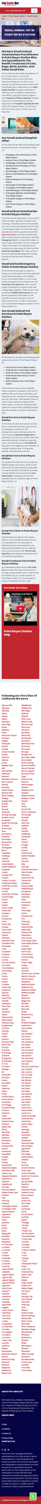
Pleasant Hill (26, 932)
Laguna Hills (7, 1277)
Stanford (25, 1184)
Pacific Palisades (28, 856)
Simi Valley (25, 1154)
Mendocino (6, 1370)
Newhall (24, 793)
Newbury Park (27, 790)
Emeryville (6, 1074)
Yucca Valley (26, 1370)
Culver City (6, 987)
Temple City (26, 1230)
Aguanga (5, 708)
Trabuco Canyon (28, 1250)
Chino (4, 921)
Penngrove (26, 891)
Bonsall (5, 809)
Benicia (5, 784)
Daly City (5, 995)
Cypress (5, 992)
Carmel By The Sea (10, 894)
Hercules (5, 1187)
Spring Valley (27, 1181)
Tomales (25, 1241)
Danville (5, 1001)
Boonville (6, 812)
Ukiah (23, 1266)
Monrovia (25, 727)
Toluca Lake (26, 1239)
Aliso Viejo (6, 724)
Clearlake (6, 938)
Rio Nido (25, 1003)
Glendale (5, 1135)
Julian (4, 1230)
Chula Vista (6, 929)
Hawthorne (6, 1178)
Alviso (4, 732)
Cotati (4, 973)
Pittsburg (25, 921)
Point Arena (26, 938)
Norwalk (25, 817)
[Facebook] (2, 1449)
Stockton (25, 1198)
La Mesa (5, 1255)
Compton (6, 954)
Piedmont (25, 905)
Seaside (24, 1137)
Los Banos (6, 1335)
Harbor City (7, 1173)
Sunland (24, 1206)
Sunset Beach (27, 1214)
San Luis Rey (26, 1074)
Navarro (25, 782)
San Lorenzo (26, 1072)
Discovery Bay (8, 1022)
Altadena (5, 730)
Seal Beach (26, 1135)
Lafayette (6, 1272)
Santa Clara (26, 1107)
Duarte (5, 1033)
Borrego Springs (9, 814)
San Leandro (26, 1069)
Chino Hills (6, 924)
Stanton (24, 1187)
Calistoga (6, 856)
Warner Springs (28, 1315)
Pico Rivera (26, 902)
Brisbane (5, 836)
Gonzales (6, 1143)
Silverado (25, 1151)
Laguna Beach (8, 1274)
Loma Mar (6, 1318)
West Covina (26, 1321)
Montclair (25, 732)
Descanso (6, 1012)
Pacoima (25, 861)
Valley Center (27, 1283)
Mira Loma (26, 719)
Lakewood (6, 1296)
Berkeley (5, 787)
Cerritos (5, 916)
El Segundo (6, 1058)
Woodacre (25, 1356)
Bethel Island (7, 790)
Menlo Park (7, 1373)
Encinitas (5, 1077)
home (4, 16)
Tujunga (25, 1258)
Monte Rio (25, 735)
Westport (25, 1335)
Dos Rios (5, 1028)
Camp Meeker (8, 864)
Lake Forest (7, 1288)
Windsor (25, 1348)
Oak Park (25, 823)
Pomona (25, 946)
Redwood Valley (28, 992)
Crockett (5, 984)
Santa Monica (27, 1118)
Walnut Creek (27, 1313)
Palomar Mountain (29, 869)
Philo (23, 899)
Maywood (6, 1367)
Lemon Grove (7, 1310)
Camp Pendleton (9, 866)
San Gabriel (26, 1055)
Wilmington (26, 1345)
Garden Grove (8, 1121)
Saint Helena (26, 1028)
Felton (4, 1091)
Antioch (5, 746)
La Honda (6, 1250)
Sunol (23, 1211)
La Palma (5, 1261)
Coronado (6, 965)
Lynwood (5, 1345)
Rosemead (25, 1017)
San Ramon (26, 1099)
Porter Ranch (27, 954)
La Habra (6, 1247)
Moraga (24, 752)
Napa (23, 776)
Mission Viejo (27, 724)
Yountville (25, 1367)
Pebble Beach (27, 888)
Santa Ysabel (26, 1124)
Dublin (4, 1036)
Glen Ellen (6, 1132)
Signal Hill (25, 1148)
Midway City (26, 708)
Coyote (5, 981)
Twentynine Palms (29, 1263)
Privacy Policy (7, 1438)
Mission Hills (26, 721)
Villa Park (25, 1302)
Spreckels (25, 1178)
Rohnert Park (27, 1014)
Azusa (4, 762)
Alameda (5, 710)
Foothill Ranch (8, 1096)
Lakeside (5, 1293)
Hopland (5, 1203)
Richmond (25, 998)
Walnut (24, 1310)
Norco (24, 806)
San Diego (25, 1044)
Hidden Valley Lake (10, 1192)
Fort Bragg (6, 1105)
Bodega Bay (7, 801)
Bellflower (6, 773)
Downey (5, 1031)
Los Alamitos (7, 1326)
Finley (4, 1094)
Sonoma (24, 1165)
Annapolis (6, 743)
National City (26, 779)
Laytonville (6, 1304)
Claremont (6, 932)
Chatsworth (7, 918)
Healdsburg (7, 1184)
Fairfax (5, 1085)
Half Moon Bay (8, 1170)
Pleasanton (26, 935)
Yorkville (25, 1365)
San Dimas (25, 1047)
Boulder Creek (8, 817)
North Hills (26, 809)
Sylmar (24, 1220)
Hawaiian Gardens (9, 1176)
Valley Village (27, 1288)
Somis (24, 1162)
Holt (3, 1198)
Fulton (4, 1116)
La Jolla (5, 1252)
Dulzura (5, 1039)
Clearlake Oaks (8, 940)
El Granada (6, 1053)
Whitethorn (26, 1337)
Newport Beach (28, 795)
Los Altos (6, 1329)
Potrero (24, 960)
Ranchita (25, 970)
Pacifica (24, 858)
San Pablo (25, 1088)
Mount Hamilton (28, 765)
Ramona (24, 968)
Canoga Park (7, 875)
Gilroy (4, 1129)
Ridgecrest (25, 1001)
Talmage (25, 1222)
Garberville (6, 1118)
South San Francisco (30, 1176)
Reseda (24, 995)
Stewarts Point (27, 1192)
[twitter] (8, 1449)
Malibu (5, 1348)
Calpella (5, 858)
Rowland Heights (28, 1022)
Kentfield (5, 1236)
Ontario (24, 842)
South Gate (26, 1170)
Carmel (5, 891)
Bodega (5, 798)
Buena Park (7, 842)
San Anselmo (26, 1033)
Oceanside (25, 836)
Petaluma (25, 897)
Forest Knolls (7, 1099)
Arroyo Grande (8, 752)
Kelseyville (6, 1233)
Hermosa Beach (8, 1189)
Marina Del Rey (8, 1359)
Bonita (4, 806)
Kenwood (6, 1239)
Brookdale (6, 839)
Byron (4, 850)
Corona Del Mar (8, 962)
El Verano (6, 1066)
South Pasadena (28, 1173)
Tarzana (25, 1225)
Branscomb (7, 828)
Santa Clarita (26, 1110)
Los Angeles (7, 1332)
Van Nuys (25, 1291)
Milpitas (24, 716)
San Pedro (25, 1091)
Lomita (5, 1321)
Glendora (6, 1137)
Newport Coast (27, 798)
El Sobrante (7, 1061)
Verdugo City (26, 1296)
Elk (3, 1072)
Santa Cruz (26, 1113)
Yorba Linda (26, 1362)
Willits (24, 1343)
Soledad (24, 1159)
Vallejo (24, 1280)
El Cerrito (6, 1050)
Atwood (5, 760)
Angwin (5, 741)
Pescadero (25, 894)
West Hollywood (28, 1326)
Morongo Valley (28, 757)
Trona (24, 1255)
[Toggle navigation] (34, 10)
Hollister (5, 1195)
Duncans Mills (8, 1042)
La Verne (5, 1266)
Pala (23, 864)
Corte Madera (8, 968)
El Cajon (5, 1047)
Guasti (4, 1159)
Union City (25, 1269)
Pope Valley (26, 949)
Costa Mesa (7, 970)
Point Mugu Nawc (29, 940)
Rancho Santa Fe (28, 976)
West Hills (25, 1324)
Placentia (25, 924)
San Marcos (26, 1077)
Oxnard (24, 850)
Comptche (6, 951)
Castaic (5, 905)
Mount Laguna (27, 771)
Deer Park (6, 1006)
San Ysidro (25, 1102)
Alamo (4, 713)
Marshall (5, 1362)
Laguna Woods (8, 1283)
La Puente (6, 1263)
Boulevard (6, 820)
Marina (5, 1356)
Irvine (4, 1220)
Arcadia (5, 749)
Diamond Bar (7, 1017)
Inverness (6, 1217)
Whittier (24, 1340)
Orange (24, 845)
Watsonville (26, 1318)
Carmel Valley (7, 897)
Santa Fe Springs (28, 1116)
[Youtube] (5, 1449)
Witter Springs (27, 1354)
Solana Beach (27, 1157)
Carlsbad (5, 888)
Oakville (24, 831)
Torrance (25, 1247)
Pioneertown (26, 916)
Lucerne (5, 1343)
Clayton (5, 935)
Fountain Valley (8, 1107)
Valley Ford (26, 1285)
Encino (4, 1080)
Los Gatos (6, 1337)
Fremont (5, 1110)
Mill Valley (25, 710)
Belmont (5, 776)
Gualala (5, 1157)
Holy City (5, 1200)
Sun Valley (25, 1203)
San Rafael (25, 1096)
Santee (24, 1126)
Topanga (25, 1244)
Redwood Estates (28, 990)
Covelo (5, 976)
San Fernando (27, 1050)
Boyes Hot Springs (10, 823)
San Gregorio (27, 1061)
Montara (25, 730)
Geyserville (6, 1126)
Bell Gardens (7, 771)
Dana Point (6, 998)
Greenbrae (6, 1151)
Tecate (24, 1228)
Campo (5, 872)
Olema (24, 839)
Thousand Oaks (28, 1236)
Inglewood (6, 1214)
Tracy (23, 1252)
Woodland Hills (27, 1359)
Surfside (24, 1217)
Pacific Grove (26, 853)
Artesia (5, 754)
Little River (6, 1313)
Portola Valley (27, 957)
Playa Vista (26, 929)
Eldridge (5, 1069)
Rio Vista (25, 1006)
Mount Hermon (28, 768)
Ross (23, 1020)
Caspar (5, 902)
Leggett (5, 1307)
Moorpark (25, 749)
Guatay (5, 1162)
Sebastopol (26, 1140)
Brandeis (5, 825)
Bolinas (5, 804)
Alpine (4, 727)
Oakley (24, 828)
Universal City (27, 1272)
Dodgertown (7, 1025)
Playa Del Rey (27, 927)
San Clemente (27, 1042)
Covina (5, 979)
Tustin (24, 1261)
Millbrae (24, 713)
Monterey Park (27, 743)
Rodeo (24, 1012)
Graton (5, 1148)
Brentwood (6, 834)
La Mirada (6, 1258)
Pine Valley (26, 910)
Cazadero (6, 913)
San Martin (26, 1083)
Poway (24, 965)
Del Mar (5, 1009)
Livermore (6, 1315)
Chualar (5, 927)
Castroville (6, 910)
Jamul (4, 1225)
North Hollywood (28, 812)
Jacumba (5, 1222)
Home (4, 1424)
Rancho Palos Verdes (30, 973)
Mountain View (27, 773)
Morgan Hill (26, 754)
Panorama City (27, 877)
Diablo (4, 1014)
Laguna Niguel (8, 1280)
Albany (5, 716)
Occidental (25, 834)
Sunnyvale (25, 1209)
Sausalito (25, 1132)
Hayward (5, 1181)
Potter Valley (26, 962)
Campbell (6, 869)
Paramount (26, 880)
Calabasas (6, 853)
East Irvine (6, 1044)
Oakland (24, 825)
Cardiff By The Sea (9, 886)
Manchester (7, 1351)
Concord (5, 957)
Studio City (26, 1200)
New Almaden (27, 784)
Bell (3, 768)
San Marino (26, 1080)
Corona (5, 960)
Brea (4, 831)
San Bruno (26, 1036)
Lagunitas (6, 1285)
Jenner (4, 1228)
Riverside (25, 1009)
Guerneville (6, 1165)
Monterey (25, 741)
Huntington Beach (9, 1206)
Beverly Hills (7, 793)
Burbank (5, 845)
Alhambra (6, 721)
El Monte (5, 1055)
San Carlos (26, 1039)
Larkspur (6, 1299)
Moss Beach (26, 760)
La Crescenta (7, 1244)
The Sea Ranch (27, 1233)
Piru (23, 918)
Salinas (24, 1031)
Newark (24, 787)
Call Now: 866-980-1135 (15, 11)
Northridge (26, 814)
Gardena (5, 1124)
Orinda (24, 847)
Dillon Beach (7, 1020)
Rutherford (26, 1025)
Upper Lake (26, 1274)
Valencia (24, 1277)
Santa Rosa (26, 1121)
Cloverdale (6, 946)
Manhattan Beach (9, 1354)
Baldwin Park (7, 765)
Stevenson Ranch (28, 1189)
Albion (4, 719)
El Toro (5, 1064)
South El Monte (28, 1168)
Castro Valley (7, 908)
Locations (6, 1429)
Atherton (5, 757)
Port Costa (26, 951)
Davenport (6, 1003)
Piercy (24, 908)
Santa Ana (25, 1105)
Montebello (26, 738)
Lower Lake (7, 1340)
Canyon (5, 877)
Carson (5, 899)
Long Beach (7, 1324)
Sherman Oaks (27, 1143)
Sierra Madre (27, 1146)
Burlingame (7, 847)
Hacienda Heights (9, 1168)
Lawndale (6, 1302)
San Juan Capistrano (30, 1066)
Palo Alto (25, 866)
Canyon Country (9, 880)
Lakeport (6, 1291)
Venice (24, 1293)
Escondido (6, 1083)
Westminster (26, 1332)
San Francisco (27, 1053)
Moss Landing (27, 762)
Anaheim (5, 738)
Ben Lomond (7, 782)
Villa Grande (26, 1299)
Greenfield (6, 1154)
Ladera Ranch (7, 1269)
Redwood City (27, 987)
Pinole (24, 913)
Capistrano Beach (9, 883)
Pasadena (25, 883)
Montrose (25, 746)
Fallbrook (6, 1088)
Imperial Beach (8, 1211)
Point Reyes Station (17, 16)
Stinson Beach (27, 1195)
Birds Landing (8, 795)
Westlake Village (28, 1329)
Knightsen (6, 1241)
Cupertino (6, 990)
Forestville (6, 1102)
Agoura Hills (7, 705)
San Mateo (26, 1085)
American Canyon (9, 735)
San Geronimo (27, 1058)
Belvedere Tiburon (10, 779)
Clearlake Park (8, 943)
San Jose (25, 1064)
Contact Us (6, 1433)
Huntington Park (9, 1209)
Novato (24, 820)
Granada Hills (7, 1146)
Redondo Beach (28, 984)
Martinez (5, 1365)
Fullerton (5, 1113)
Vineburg (25, 1304)
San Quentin (26, 1094)
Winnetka (25, 1351)
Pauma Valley (27, 886)
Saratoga (25, 1129)
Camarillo (6, 861)
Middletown (26, 705)
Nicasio (24, 801)
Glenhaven (6, 1140)
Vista (23, 1307)
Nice (23, 804)
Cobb (4, 949)
